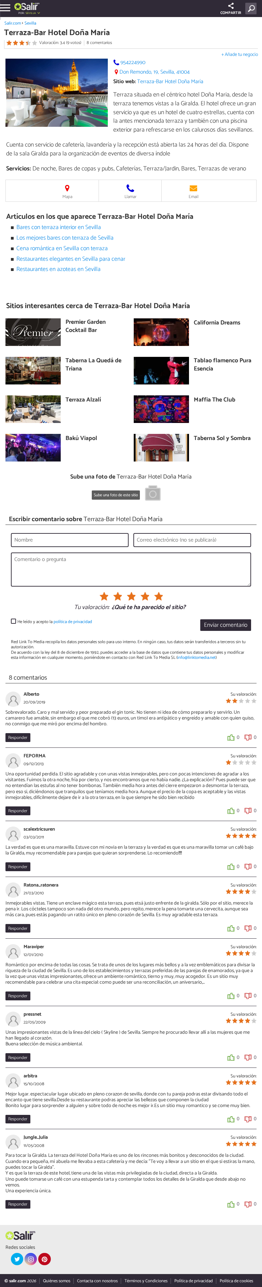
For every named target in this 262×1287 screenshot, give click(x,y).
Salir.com (12, 23)
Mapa (67, 196)
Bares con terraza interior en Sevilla (58, 227)
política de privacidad (73, 621)
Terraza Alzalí (83, 400)
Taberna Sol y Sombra (222, 439)
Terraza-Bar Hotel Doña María (170, 81)
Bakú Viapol (81, 439)
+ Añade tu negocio (239, 55)
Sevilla (30, 23)
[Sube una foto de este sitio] (153, 494)
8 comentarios (99, 42)
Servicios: (18, 169)
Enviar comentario (225, 625)
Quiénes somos (56, 1281)
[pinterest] (44, 1259)
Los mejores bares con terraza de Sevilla (65, 238)
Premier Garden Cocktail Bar (86, 326)
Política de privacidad (193, 1281)
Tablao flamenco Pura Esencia (222, 365)
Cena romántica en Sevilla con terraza (62, 249)
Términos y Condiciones (146, 1281)
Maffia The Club (214, 400)
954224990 (132, 62)
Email (194, 196)
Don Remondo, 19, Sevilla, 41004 (154, 72)
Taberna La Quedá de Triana (93, 365)
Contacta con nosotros (97, 1281)
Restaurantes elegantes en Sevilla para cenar (70, 259)
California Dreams (217, 323)
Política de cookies (236, 1281)
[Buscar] (252, 8)
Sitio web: (124, 81)
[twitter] (17, 1259)
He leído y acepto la (54, 621)
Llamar (130, 196)
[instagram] (31, 1259)
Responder (17, 737)
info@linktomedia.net (196, 657)
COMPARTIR (230, 13)
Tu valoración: (91, 607)
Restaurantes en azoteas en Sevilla (58, 269)
